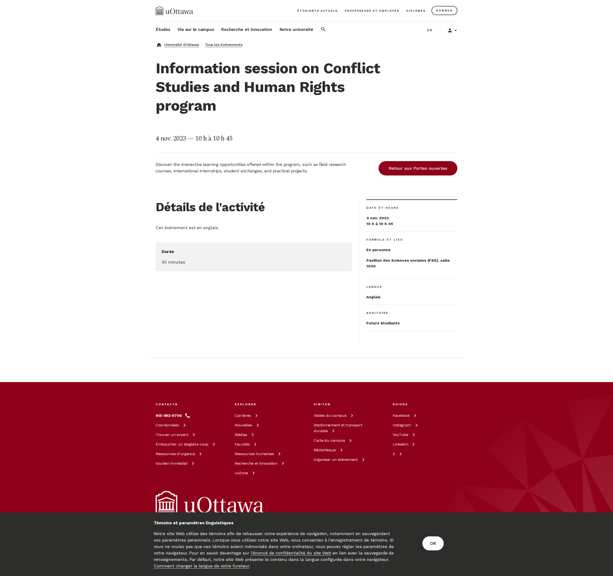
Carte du (329, 440)
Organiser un (336, 459)
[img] (174, 11)
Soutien (171, 463)
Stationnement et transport (338, 428)
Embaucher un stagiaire (182, 444)
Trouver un (172, 434)
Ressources (175, 454)
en (430, 30)
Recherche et (256, 463)
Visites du (330, 415)
